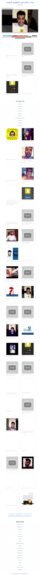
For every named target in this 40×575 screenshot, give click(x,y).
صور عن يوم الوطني (20, 35)
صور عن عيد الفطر (34, 35)
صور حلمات (20, 538)
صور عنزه (4, 35)
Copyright (25, 573)
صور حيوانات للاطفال (20, 543)
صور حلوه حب (20, 536)
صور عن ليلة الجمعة (22, 38)
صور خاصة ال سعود (20, 567)
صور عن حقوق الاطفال (9, 35)
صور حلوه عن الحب (20, 548)
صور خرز (20, 562)
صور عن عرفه (17, 38)
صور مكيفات (20, 115)
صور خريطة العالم (20, 526)
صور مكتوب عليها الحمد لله (20, 118)
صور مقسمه (20, 122)
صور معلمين (20, 108)
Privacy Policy (20, 573)
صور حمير (20, 533)
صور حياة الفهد (20, 524)
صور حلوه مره (20, 555)
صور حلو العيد (20, 529)
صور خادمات (20, 545)
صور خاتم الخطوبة (20, 552)
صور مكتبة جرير (20, 106)
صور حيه (20, 564)
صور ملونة (20, 113)
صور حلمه (20, 559)
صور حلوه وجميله (20, 550)
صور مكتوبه (20, 120)
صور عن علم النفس (15, 35)
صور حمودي (20, 569)
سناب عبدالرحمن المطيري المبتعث (20, 2)
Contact (16, 573)
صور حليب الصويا (20, 557)
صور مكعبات (20, 110)
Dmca (14, 573)
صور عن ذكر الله (26, 35)
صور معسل (20, 103)
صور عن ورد (29, 35)
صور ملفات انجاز (20, 125)
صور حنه (20, 531)
